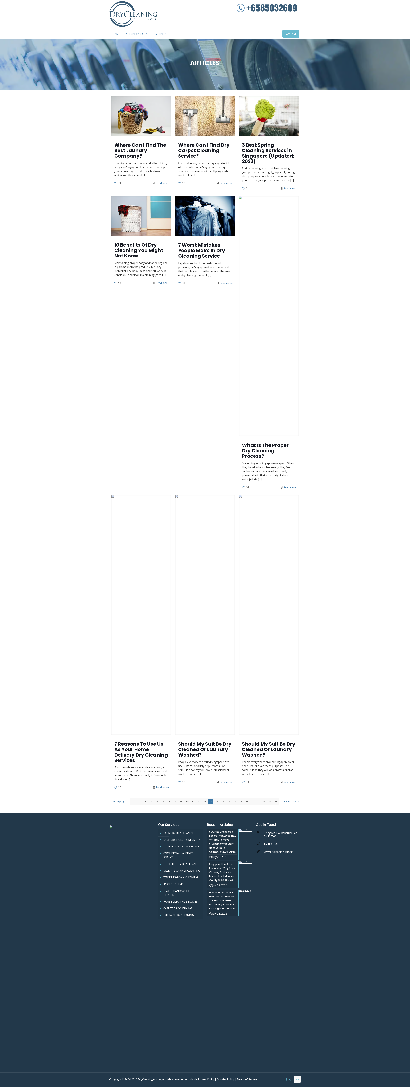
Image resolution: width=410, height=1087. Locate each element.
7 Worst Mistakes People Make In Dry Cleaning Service (201, 250)
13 (204, 801)
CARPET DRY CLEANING (177, 908)
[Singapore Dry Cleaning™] (133, 14)
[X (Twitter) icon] (289, 1079)
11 (193, 801)
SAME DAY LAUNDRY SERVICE (181, 846)
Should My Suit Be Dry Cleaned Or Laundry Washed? (204, 749)
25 (276, 801)
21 (252, 801)
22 (258, 801)
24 (270, 801)
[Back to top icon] (297, 1079)
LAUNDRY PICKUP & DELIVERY (181, 840)
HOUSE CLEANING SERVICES (180, 901)
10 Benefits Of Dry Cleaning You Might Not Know (138, 250)
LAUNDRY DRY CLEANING (178, 833)
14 (210, 801)
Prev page (119, 801)
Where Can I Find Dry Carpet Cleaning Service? (204, 150)
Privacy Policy (206, 1079)
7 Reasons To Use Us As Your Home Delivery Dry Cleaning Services (141, 752)
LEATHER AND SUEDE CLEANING (176, 893)
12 (198, 801)
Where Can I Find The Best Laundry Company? (140, 150)
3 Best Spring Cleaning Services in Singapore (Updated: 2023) (268, 153)
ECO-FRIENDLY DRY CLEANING (181, 864)
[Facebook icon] (286, 1079)
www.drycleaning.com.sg (278, 852)
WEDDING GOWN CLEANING (180, 877)
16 (222, 801)
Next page (290, 801)
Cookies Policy (225, 1079)
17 (228, 801)
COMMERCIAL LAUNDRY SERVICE (178, 855)
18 (234, 801)
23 (264, 801)
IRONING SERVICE (174, 884)
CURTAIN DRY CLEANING (178, 915)
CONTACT (291, 33)
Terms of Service (247, 1079)
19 (240, 801)
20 (246, 801)
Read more (162, 183)
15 (216, 801)
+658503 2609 (272, 844)
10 (187, 801)
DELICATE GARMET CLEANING (181, 870)
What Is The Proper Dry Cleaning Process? (265, 451)
